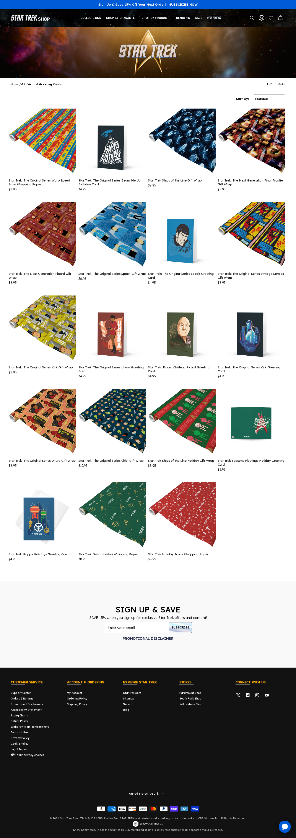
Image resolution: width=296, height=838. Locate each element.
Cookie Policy (20, 743)
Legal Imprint (20, 749)
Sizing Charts (19, 715)
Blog (126, 709)
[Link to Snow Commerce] (148, 826)
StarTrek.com (132, 692)
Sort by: (242, 99)
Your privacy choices (30, 755)
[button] (252, 18)
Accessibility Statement (26, 709)
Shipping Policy (77, 704)
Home (14, 84)
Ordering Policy (77, 698)
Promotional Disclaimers (27, 704)
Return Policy (19, 721)
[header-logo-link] (31, 18)
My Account (74, 692)
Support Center (21, 692)
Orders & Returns (22, 698)
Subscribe (180, 627)
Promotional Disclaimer (148, 638)
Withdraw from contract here (30, 726)
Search (127, 704)
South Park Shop (190, 698)
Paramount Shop (190, 692)
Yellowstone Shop (191, 704)
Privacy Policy (20, 738)
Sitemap (128, 698)
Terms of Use (19, 732)
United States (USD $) (144, 793)
